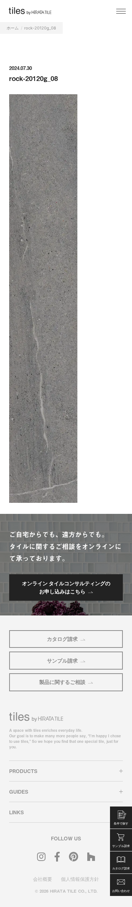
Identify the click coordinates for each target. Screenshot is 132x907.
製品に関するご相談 (62, 682)
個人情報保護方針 (80, 879)
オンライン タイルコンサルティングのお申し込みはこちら (66, 587)
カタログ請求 (62, 639)
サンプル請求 (62, 660)
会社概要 (42, 879)
